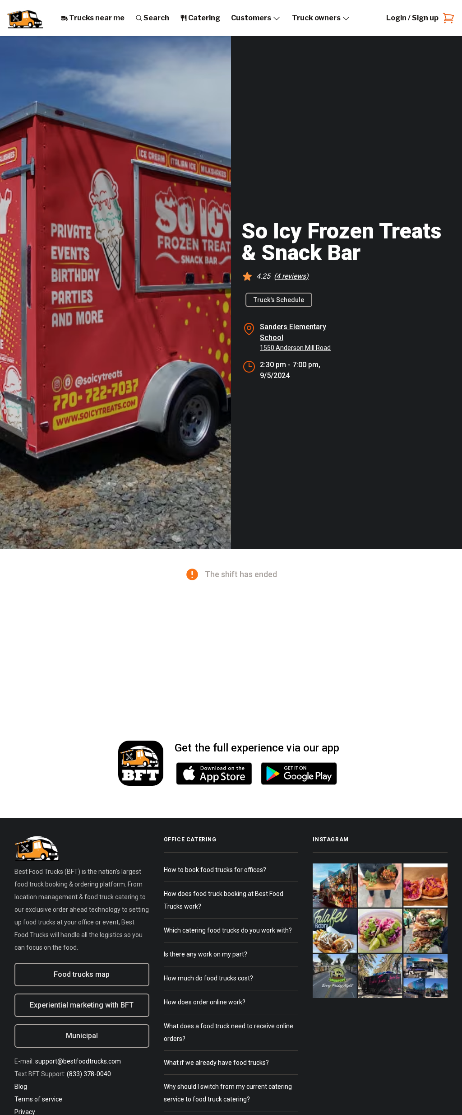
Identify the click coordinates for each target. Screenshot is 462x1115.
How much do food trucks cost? (208, 978)
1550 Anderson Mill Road (295, 347)
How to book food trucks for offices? (215, 869)
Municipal (82, 1035)
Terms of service (38, 1099)
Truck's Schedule (279, 299)
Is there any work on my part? (205, 954)
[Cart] (447, 18)
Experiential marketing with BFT (82, 1005)
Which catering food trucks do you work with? (228, 930)
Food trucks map (82, 974)
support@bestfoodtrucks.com (78, 1061)
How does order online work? (204, 1002)
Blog (20, 1086)
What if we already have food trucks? (216, 1062)
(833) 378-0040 (89, 1074)
